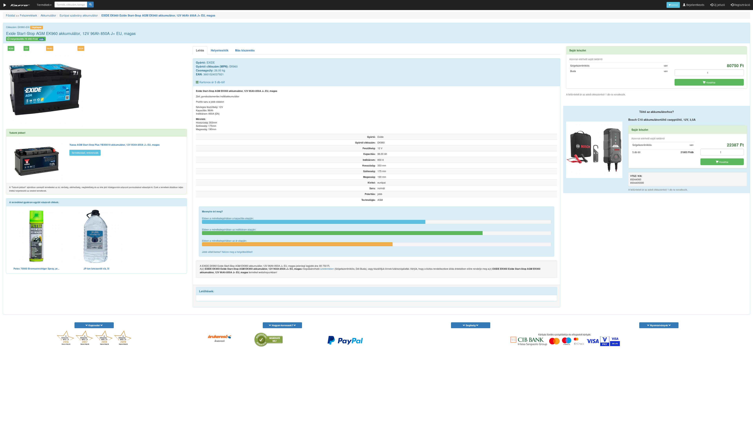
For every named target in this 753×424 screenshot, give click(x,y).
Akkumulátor (48, 15)
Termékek (43, 5)
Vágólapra (36, 27)
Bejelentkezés (695, 5)
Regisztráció (741, 5)
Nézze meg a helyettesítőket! (237, 251)
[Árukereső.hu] (219, 336)
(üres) (674, 4)
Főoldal (10, 15)
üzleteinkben (327, 268)
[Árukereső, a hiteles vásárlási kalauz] (268, 339)
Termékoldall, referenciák (85, 152)
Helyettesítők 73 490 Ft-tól (27, 39)
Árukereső (220, 341)
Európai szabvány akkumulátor (79, 15)
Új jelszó (719, 5)
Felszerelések (28, 15)
